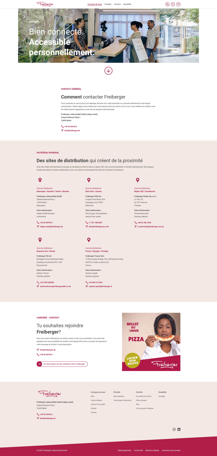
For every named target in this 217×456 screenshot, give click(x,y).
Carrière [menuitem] (117, 4)
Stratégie (162, 396)
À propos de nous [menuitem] (95, 4)
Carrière (139, 392)
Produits (116, 392)
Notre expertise (118, 396)
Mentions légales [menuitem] (152, 450)
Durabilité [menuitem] (127, 4)
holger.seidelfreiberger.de (51, 227)
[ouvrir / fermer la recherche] (173, 4)
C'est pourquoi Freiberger (144, 408)
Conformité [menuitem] (138, 450)
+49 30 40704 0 (70, 127)
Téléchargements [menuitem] (124, 450)
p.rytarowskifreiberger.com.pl (151, 227)
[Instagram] (174, 430)
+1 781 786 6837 (95, 223)
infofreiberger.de (72, 130)
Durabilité (162, 392)
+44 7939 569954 (47, 282)
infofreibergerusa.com (99, 227)
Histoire (93, 408)
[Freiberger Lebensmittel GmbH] (45, 4)
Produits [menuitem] (108, 4)
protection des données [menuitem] (171, 450)
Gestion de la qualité (98, 404)
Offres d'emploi (141, 400)
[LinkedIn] (178, 430)
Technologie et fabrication (122, 400)
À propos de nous (98, 392)
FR (178, 4)
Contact (94, 412)
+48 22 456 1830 (144, 223)
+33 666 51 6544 (95, 282)
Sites (92, 396)
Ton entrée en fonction (144, 396)
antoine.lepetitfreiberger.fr (100, 286)
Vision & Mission (96, 400)
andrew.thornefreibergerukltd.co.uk (55, 286)
